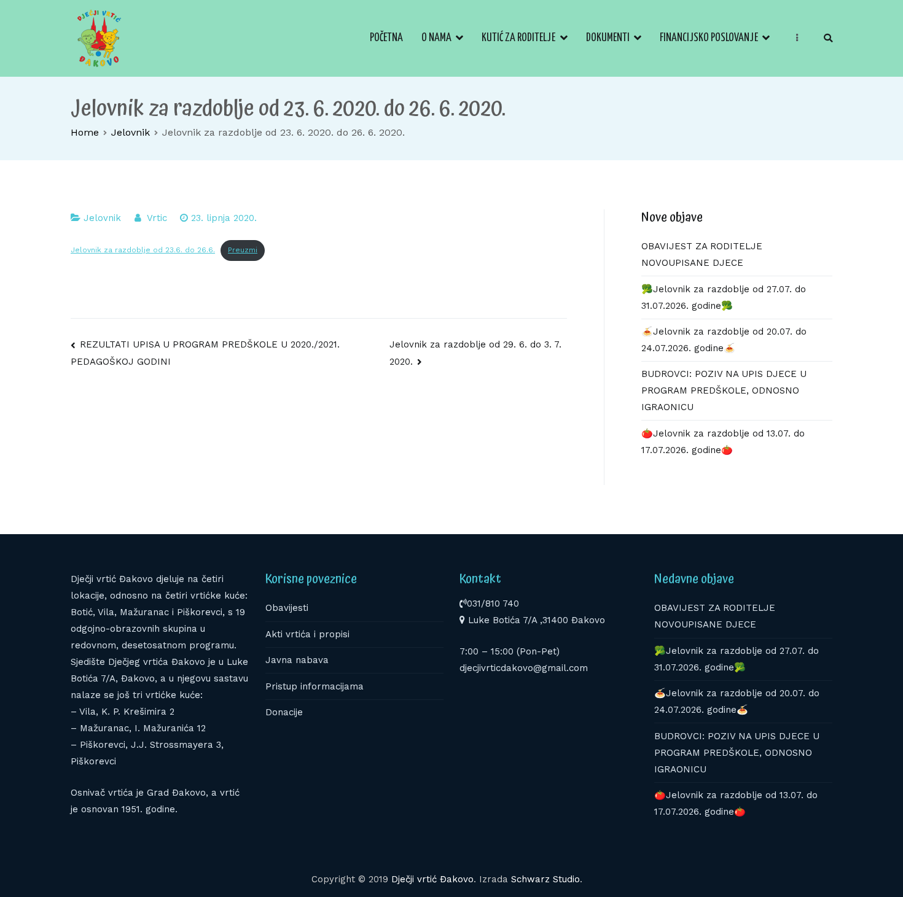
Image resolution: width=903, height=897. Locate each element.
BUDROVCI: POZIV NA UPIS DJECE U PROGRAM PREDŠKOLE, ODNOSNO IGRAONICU (724, 390)
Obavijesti (286, 607)
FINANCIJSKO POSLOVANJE (709, 38)
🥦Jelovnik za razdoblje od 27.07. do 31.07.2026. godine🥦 (723, 297)
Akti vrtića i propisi (307, 634)
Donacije (284, 712)
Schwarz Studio (545, 879)
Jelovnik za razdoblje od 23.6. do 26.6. (143, 250)
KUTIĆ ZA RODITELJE (518, 38)
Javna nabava (297, 660)
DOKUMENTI (608, 38)
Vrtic (157, 217)
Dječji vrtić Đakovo (432, 879)
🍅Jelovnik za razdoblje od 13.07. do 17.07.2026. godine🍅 (723, 442)
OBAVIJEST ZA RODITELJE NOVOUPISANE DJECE (701, 254)
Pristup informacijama (314, 686)
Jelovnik (102, 217)
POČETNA (386, 38)
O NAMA (436, 38)
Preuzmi (242, 250)
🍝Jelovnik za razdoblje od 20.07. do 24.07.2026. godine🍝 (724, 340)
